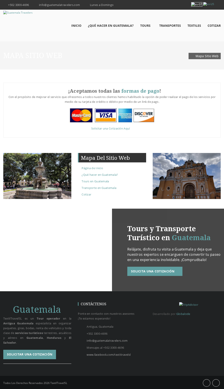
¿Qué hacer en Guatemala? (100, 175)
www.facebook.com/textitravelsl (109, 355)
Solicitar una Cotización (29, 354)
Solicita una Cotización (153, 271)
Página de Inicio (92, 168)
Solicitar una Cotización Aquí (111, 128)
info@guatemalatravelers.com (107, 341)
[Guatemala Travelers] (18, 13)
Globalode (183, 314)
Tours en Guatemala (95, 181)
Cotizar (86, 194)
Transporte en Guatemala (99, 188)
